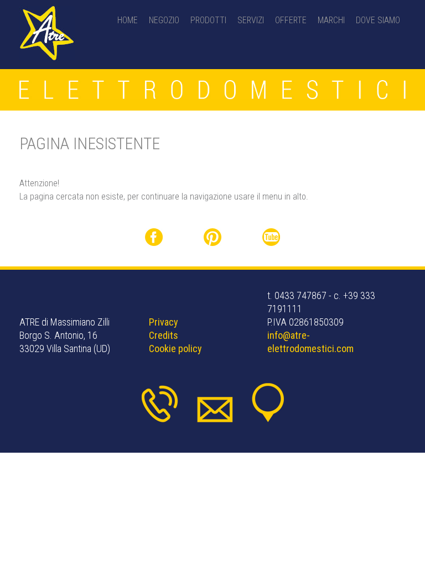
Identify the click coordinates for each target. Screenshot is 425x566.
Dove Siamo (378, 20)
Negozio (164, 20)
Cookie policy (175, 348)
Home (127, 20)
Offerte (291, 20)
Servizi (250, 20)
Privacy (163, 322)
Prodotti (208, 20)
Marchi (331, 20)
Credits (163, 335)
